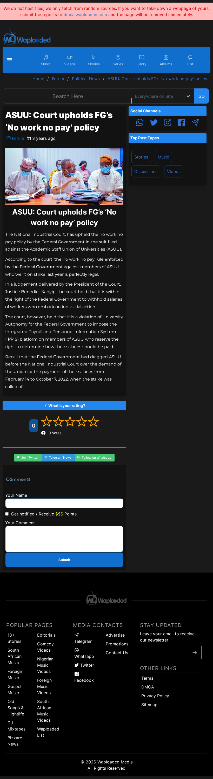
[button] (10, 60)
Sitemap (149, 704)
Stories (141, 157)
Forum (17, 138)
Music (163, 157)
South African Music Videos (44, 711)
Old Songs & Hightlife (16, 707)
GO (201, 96)
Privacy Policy (155, 695)
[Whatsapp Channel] (139, 123)
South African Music (15, 656)
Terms (147, 678)
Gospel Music (14, 689)
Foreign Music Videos (44, 686)
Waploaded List (48, 732)
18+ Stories (14, 638)
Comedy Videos (45, 647)
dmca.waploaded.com (85, 14)
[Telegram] (195, 123)
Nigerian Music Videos (45, 665)
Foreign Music (15, 674)
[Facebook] (181, 123)
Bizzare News (15, 741)
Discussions (145, 171)
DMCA (147, 687)
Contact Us (117, 652)
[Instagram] (167, 123)
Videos (174, 171)
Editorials (46, 635)
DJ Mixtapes (16, 726)
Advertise (115, 635)
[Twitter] (153, 123)
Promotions (117, 643)
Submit (64, 560)
